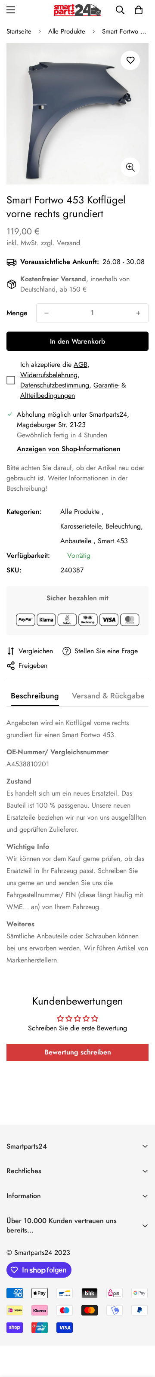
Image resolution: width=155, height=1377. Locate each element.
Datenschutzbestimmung (54, 385)
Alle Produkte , (82, 511)
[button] (139, 10)
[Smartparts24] (77, 10)
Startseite (18, 31)
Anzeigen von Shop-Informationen (69, 449)
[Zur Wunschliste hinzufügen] (130, 60)
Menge (17, 313)
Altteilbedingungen (47, 395)
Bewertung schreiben (77, 1052)
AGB (80, 364)
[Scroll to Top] (139, 1331)
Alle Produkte (66, 31)
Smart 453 (113, 541)
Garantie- (106, 385)
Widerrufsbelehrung (49, 375)
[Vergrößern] (130, 167)
